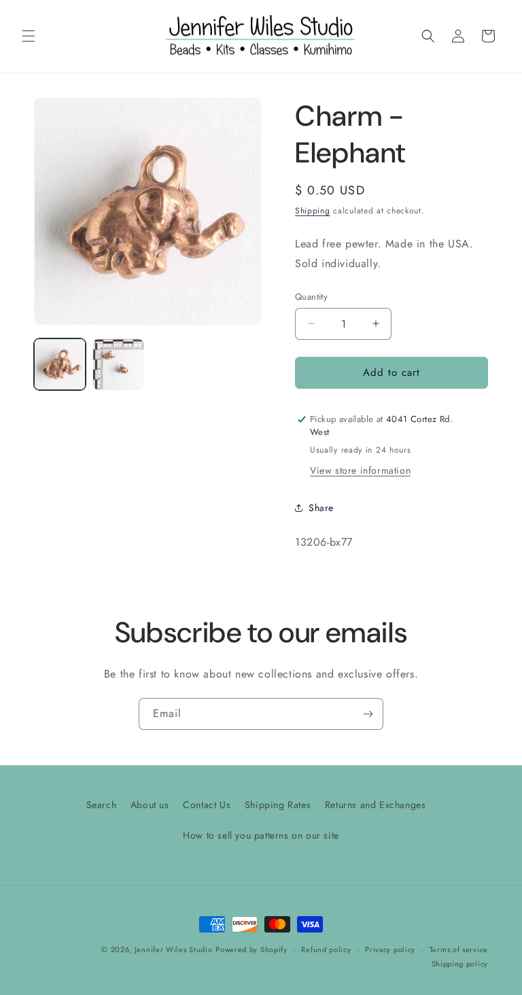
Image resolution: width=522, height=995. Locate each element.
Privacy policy (390, 949)
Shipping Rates (278, 804)
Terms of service (459, 949)
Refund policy (326, 949)
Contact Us (206, 804)
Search (101, 804)
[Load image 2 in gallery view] (118, 364)
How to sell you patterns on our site (261, 835)
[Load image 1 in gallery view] (60, 364)
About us (149, 804)
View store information (360, 470)
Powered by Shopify (251, 949)
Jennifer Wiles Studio (174, 949)
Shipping (312, 211)
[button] (29, 36)
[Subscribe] (368, 714)
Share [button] (321, 507)
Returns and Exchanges (375, 804)
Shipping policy (460, 963)
